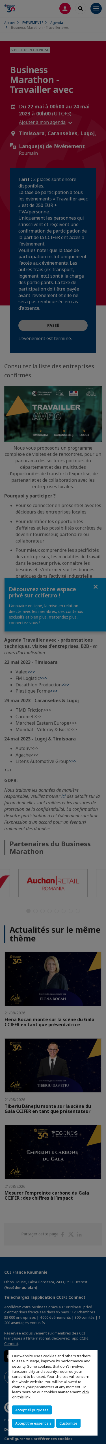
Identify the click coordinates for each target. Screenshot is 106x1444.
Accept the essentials (33, 1423)
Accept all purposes (32, 1409)
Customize (68, 1423)
